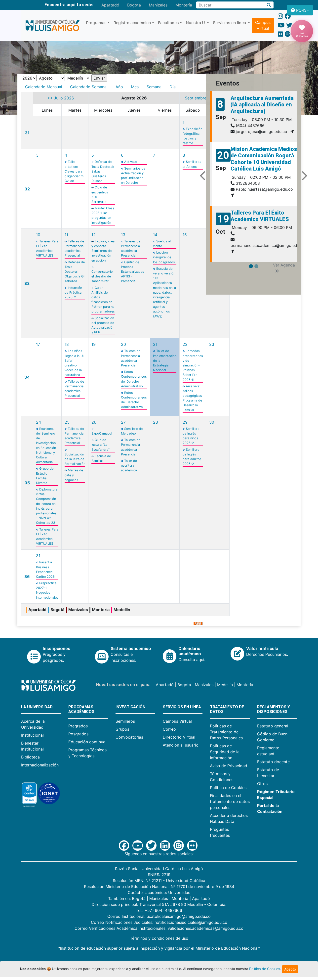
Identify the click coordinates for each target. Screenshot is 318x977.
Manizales (158, 4)
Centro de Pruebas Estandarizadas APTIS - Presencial (132, 271)
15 (185, 234)
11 (66, 234)
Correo (169, 729)
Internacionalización (40, 764)
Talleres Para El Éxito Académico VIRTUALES (260, 216)
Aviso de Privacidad (228, 765)
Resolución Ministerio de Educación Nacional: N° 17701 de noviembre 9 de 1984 (159, 886)
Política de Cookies (228, 787)
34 (27, 377)
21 (155, 344)
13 (123, 234)
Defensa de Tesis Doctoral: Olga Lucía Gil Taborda (75, 271)
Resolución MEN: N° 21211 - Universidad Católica (159, 880)
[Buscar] (269, 4)
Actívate (130, 162)
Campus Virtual (263, 25)
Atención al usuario (181, 745)
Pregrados (78, 725)
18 (67, 344)
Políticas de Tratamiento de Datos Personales (226, 731)
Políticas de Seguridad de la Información (224, 751)
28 (155, 422)
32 (27, 188)
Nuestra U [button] (196, 22)
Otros (262, 783)
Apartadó (110, 4)
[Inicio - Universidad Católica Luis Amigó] (52, 25)
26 (93, 422)
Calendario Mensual (43, 86)
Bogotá (134, 4)
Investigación (130, 707)
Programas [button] (96, 22)
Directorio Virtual (179, 737)
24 (38, 422)
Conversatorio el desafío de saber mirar (102, 276)
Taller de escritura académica (129, 465)
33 (27, 283)
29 (185, 422)
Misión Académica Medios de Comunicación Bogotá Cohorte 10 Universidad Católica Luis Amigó (264, 159)
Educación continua (86, 741)
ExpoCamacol (101, 433)
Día (172, 86)
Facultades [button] (168, 22)
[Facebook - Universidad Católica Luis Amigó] (288, 16)
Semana (154, 86)
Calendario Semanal (89, 86)
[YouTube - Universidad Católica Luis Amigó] (281, 25)
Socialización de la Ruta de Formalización (75, 459)
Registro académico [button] (132, 22)
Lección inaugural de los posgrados (164, 257)
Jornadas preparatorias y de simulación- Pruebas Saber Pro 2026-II (193, 365)
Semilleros (125, 721)
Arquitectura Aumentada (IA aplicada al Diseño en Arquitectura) (262, 104)
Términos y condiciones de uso (159, 938)
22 (185, 344)
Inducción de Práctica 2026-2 (73, 292)
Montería (183, 4)
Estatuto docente (273, 761)
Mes (135, 86)
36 (27, 576)
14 (155, 234)
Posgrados (78, 733)
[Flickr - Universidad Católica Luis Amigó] (280, 34)
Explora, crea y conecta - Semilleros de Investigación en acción (103, 250)
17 (38, 344)
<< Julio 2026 (60, 97)
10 (38, 234)
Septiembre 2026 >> (204, 97)
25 (67, 422)
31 (27, 132)
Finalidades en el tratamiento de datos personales (230, 801)
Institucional (32, 735)
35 (27, 482)
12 (93, 234)
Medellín (225, 684)
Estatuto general (272, 725)
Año (119, 86)
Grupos (122, 729)
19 (93, 344)
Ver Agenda (284, 265)
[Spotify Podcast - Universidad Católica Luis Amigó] (287, 34)
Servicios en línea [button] (230, 22)
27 (123, 422)
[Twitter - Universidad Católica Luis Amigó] (289, 25)
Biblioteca (30, 757)
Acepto (290, 969)
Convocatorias (129, 737)
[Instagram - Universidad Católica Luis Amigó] (280, 16)
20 (123, 344)
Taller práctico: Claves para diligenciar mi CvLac (74, 171)
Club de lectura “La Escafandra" (100, 444)
